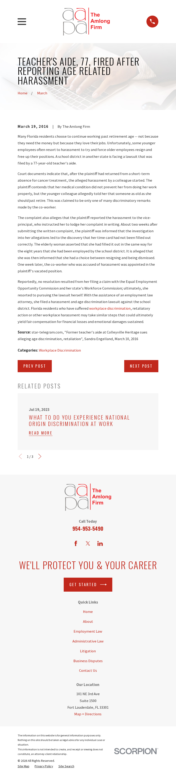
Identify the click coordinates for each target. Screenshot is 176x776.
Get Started (83, 584)
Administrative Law (88, 641)
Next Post (141, 366)
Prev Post (34, 366)
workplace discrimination (110, 308)
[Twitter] (88, 543)
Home (88, 611)
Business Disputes (88, 661)
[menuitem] (23, 766)
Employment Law (88, 631)
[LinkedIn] (100, 543)
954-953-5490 (87, 528)
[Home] (86, 21)
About (88, 621)
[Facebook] (75, 543)
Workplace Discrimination (60, 350)
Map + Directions (88, 714)
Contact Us (88, 670)
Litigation (88, 651)
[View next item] (39, 456)
